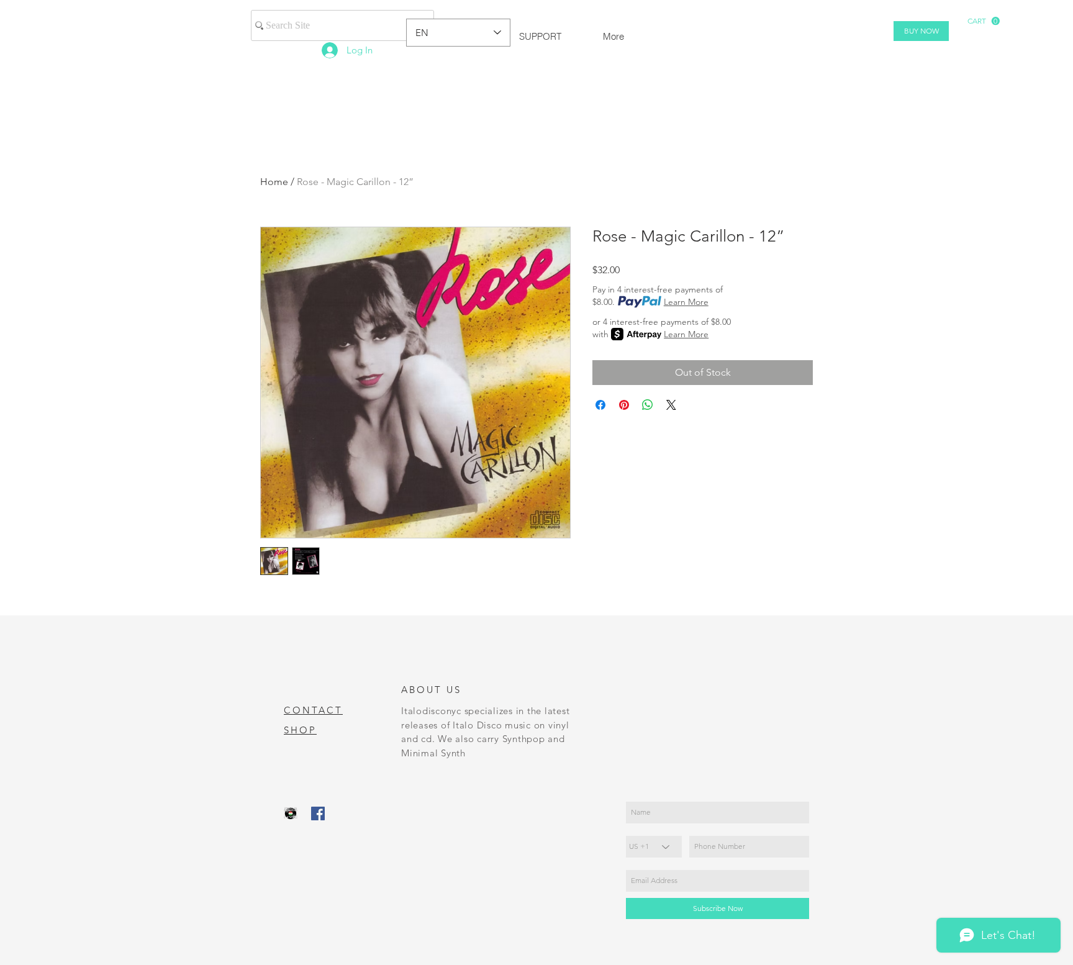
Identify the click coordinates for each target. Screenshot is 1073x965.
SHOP (300, 730)
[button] (983, 21)
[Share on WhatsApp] (647, 404)
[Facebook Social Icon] (318, 813)
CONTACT (313, 710)
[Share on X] (671, 404)
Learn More (686, 301)
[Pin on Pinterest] (624, 404)
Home (274, 182)
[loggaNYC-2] (290, 813)
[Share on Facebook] (600, 404)
